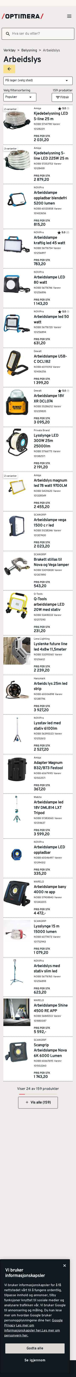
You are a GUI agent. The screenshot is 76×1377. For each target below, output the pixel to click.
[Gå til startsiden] (22, 16)
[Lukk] (64, 1265)
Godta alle (35, 1348)
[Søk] (6, 33)
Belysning (29, 50)
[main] (35, 1316)
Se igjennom (35, 1360)
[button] (38, 81)
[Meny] (69, 16)
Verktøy (9, 50)
